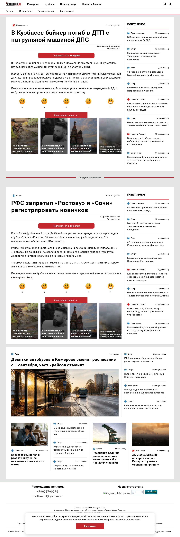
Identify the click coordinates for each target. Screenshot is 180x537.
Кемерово (140, 451)
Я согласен (90, 526)
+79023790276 (47, 491)
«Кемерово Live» (21, 277)
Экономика (136, 153)
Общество (19, 450)
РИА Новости (56, 241)
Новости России (138, 99)
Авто (133, 68)
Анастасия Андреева (108, 46)
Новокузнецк (22, 25)
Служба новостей (110, 216)
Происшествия (137, 33)
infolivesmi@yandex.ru (47, 496)
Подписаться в (66, 55)
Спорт (133, 49)
